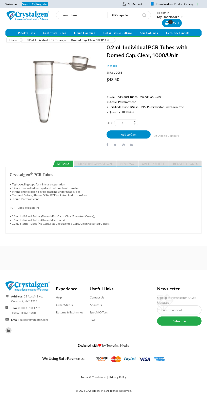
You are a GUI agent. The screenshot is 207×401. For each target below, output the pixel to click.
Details (63, 163)
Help (59, 297)
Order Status (64, 305)
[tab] (63, 164)
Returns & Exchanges (69, 312)
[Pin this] (123, 145)
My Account (135, 4)
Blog (92, 320)
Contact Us (97, 297)
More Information (95, 163)
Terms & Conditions (93, 377)
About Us (96, 305)
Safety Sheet (153, 163)
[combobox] (81, 15)
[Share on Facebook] (107, 145)
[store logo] (27, 15)
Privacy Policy (118, 377)
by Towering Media (115, 345)
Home (13, 40)
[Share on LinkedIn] (131, 145)
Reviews (127, 163)
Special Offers (99, 312)
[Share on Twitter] (115, 145)
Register (42, 4)
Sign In (27, 4)
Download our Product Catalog (174, 4)
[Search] (144, 15)
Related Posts (185, 163)
